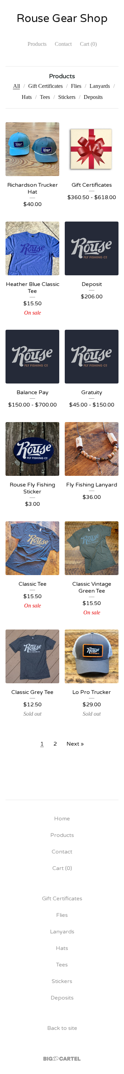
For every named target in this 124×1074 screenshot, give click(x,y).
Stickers (66, 97)
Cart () (88, 44)
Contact (63, 44)
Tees (45, 97)
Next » (75, 743)
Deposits (93, 97)
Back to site (62, 1028)
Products (37, 44)
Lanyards (100, 86)
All (16, 86)
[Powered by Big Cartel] (62, 1059)
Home (62, 818)
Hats (27, 97)
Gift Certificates (45, 86)
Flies (76, 86)
